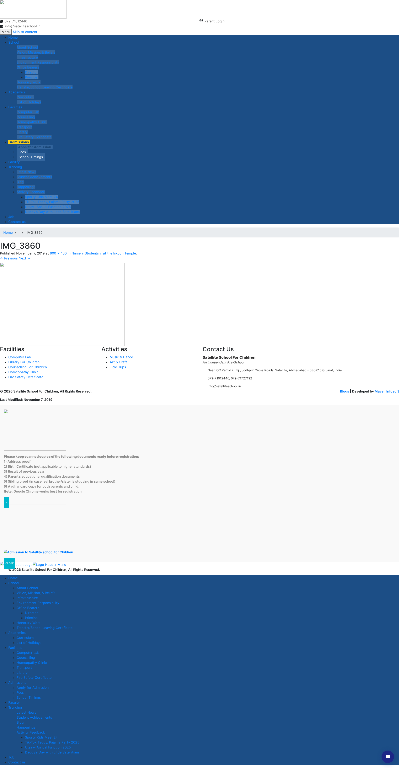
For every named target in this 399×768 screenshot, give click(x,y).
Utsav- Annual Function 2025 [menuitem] (48, 747)
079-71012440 (16, 21)
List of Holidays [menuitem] (29, 643)
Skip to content (25, 32)
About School (27, 47)
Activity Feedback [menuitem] (31, 732)
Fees (22, 152)
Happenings (26, 187)
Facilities (15, 107)
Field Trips (118, 367)
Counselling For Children (27, 367)
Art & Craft (118, 362)
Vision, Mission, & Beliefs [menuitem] (36, 593)
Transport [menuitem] (24, 667)
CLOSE (9, 563)
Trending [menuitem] (15, 707)
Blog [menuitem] (20, 722)
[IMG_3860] (62, 304)
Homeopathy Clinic (32, 122)
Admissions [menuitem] (17, 682)
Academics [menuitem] (17, 633)
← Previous (9, 258)
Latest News (26, 172)
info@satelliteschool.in (22, 26)
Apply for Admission (34, 147)
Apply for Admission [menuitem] (33, 687)
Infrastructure (27, 57)
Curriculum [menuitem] (25, 638)
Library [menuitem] (22, 672)
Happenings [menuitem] (26, 727)
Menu (6, 32)
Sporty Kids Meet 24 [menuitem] (41, 737)
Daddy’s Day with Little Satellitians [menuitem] (52, 752)
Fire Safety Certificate (34, 137)
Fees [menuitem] (20, 692)
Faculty (14, 162)
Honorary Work (29, 82)
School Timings (31, 157)
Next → (24, 258)
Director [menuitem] (31, 613)
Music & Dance (121, 357)
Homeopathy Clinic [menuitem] (32, 662)
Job (11, 217)
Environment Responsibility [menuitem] (38, 603)
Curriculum (25, 97)
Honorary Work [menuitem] (29, 623)
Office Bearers (28, 67)
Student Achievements (34, 177)
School (13, 42)
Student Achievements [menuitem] (34, 717)
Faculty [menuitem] (14, 702)
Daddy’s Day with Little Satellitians (52, 212)
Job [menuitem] (11, 757)
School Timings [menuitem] (29, 697)
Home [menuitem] (13, 578)
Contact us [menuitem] (17, 762)
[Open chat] (388, 757)
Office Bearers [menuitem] (28, 608)
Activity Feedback (31, 192)
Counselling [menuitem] (26, 657)
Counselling (26, 117)
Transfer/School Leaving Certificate (45, 87)
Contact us (17, 222)
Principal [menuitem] (31, 618)
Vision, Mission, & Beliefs (36, 52)
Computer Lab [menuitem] (28, 653)
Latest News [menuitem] (26, 712)
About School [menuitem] (27, 588)
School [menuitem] (13, 583)
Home (13, 37)
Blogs (344, 391)
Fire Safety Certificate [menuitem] (34, 677)
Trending (15, 167)
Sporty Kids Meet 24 (41, 197)
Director (31, 72)
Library (22, 132)
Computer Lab (28, 112)
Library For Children (23, 362)
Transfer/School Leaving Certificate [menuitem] (45, 628)
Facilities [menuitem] (15, 648)
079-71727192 (241, 378)
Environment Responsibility (38, 62)
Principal (31, 77)
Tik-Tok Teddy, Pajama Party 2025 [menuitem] (52, 742)
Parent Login (214, 21)
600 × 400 (58, 253)
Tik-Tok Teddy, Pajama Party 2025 (52, 202)
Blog (20, 182)
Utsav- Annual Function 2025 (48, 207)
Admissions (19, 142)
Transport (24, 127)
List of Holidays (29, 102)
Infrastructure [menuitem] (27, 598)
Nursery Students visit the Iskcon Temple (103, 253)
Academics (17, 92)
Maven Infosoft (387, 391)
